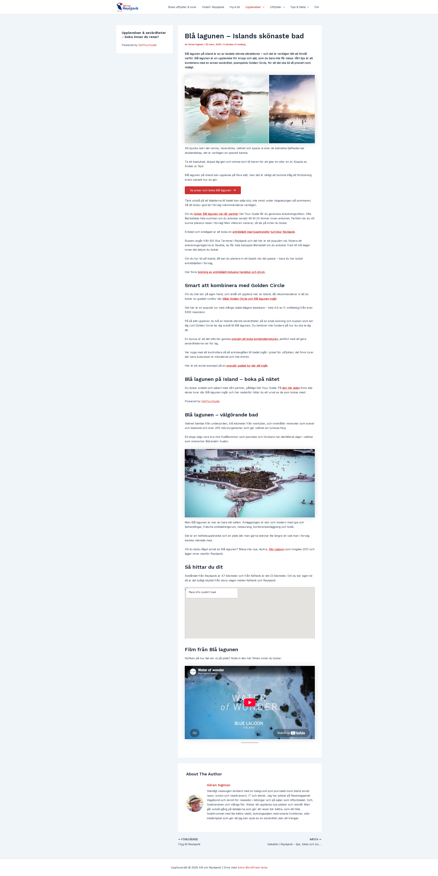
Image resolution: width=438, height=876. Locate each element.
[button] (263, 7)
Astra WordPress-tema (252, 867)
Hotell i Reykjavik (213, 7)
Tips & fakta (298, 7)
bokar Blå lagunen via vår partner (216, 214)
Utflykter (275, 7)
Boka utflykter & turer (182, 7)
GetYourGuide (147, 45)
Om (316, 7)
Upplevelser (253, 7)
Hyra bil (235, 7)
